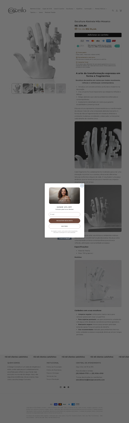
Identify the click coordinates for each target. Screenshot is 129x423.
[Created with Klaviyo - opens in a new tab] (64, 239)
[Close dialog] (82, 185)
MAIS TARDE (64, 226)
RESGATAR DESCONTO (64, 220)
